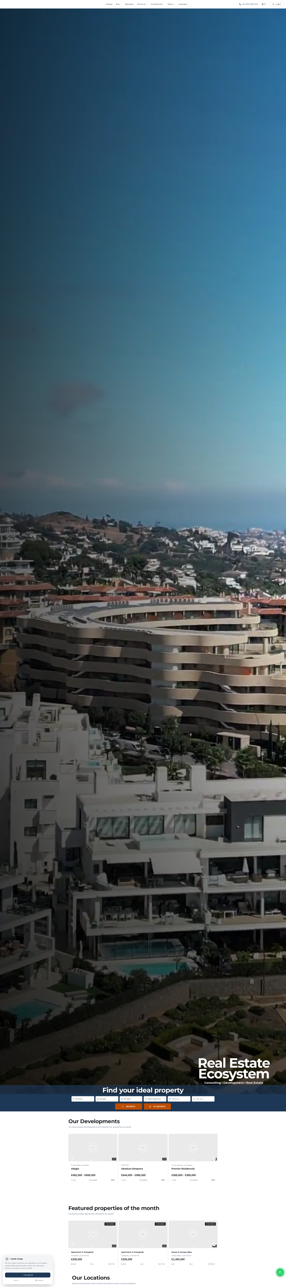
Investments (157, 4)
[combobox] (83, 1099)
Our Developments (94, 1121)
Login (278, 4)
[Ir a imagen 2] (92, 1246)
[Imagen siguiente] (114, 1147)
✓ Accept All (27, 1275)
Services (141, 4)
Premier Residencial (183, 1168)
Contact (183, 4)
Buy (118, 4)
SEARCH (130, 1106)
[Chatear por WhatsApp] (280, 1272)
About (170, 4)
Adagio (75, 1168)
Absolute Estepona (132, 1168)
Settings (40, 1280)
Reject (16, 1280)
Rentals (129, 4)
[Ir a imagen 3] (94, 1246)
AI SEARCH (159, 1106)
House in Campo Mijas (181, 1252)
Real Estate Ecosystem (234, 1068)
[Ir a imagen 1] (91, 1160)
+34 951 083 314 (250, 4)
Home (109, 4)
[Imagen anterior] (71, 1147)
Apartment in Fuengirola (82, 1252)
